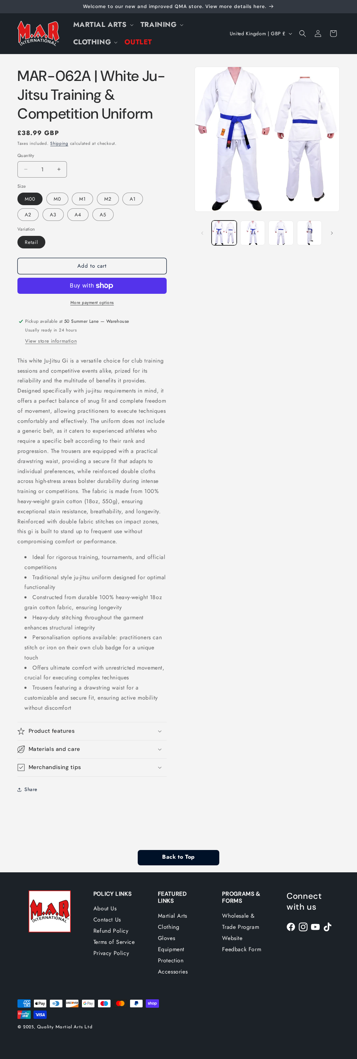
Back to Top (178, 857)
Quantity (25, 155)
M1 (82, 198)
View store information (51, 340)
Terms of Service (114, 942)
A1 (133, 198)
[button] (102, 24)
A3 (53, 214)
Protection (171, 960)
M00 (30, 198)
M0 (57, 198)
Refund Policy (111, 931)
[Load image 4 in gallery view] (309, 233)
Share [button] (30, 789)
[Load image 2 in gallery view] (252, 233)
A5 (103, 214)
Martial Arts (172, 916)
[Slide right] (332, 233)
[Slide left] (202, 233)
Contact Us (107, 920)
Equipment (171, 949)
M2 (108, 198)
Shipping (59, 143)
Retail (31, 242)
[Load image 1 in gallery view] (224, 233)
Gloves (166, 938)
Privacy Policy (111, 953)
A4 (78, 214)
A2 (28, 214)
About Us (105, 908)
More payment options (92, 302)
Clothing (169, 927)
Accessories (173, 972)
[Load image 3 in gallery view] (280, 233)
